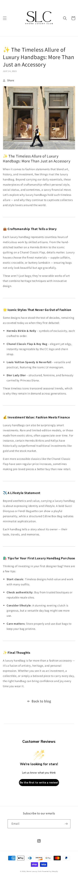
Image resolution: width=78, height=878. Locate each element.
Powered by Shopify (50, 871)
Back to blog (41, 701)
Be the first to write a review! (39, 782)
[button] (5, 18)
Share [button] (10, 80)
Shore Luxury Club (34, 871)
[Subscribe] (66, 823)
